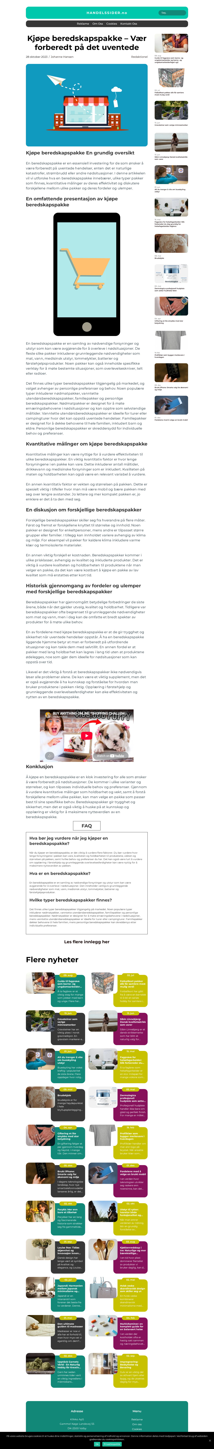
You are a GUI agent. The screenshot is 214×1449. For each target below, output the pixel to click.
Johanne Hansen (62, 56)
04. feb (130, 1317)
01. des (130, 1165)
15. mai (131, 1051)
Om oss (97, 23)
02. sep (130, 1355)
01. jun (68, 1051)
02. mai (130, 1279)
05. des (68, 1165)
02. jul (130, 975)
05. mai (130, 1089)
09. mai (68, 1089)
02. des (68, 1355)
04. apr (68, 1127)
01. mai (68, 1317)
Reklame (83, 23)
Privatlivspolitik (112, 1444)
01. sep (68, 1241)
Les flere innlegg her (87, 941)
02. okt (68, 1203)
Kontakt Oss (128, 23)
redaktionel (139, 56)
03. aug (130, 1241)
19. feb (130, 1127)
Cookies (111, 23)
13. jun (68, 1013)
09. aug (68, 975)
